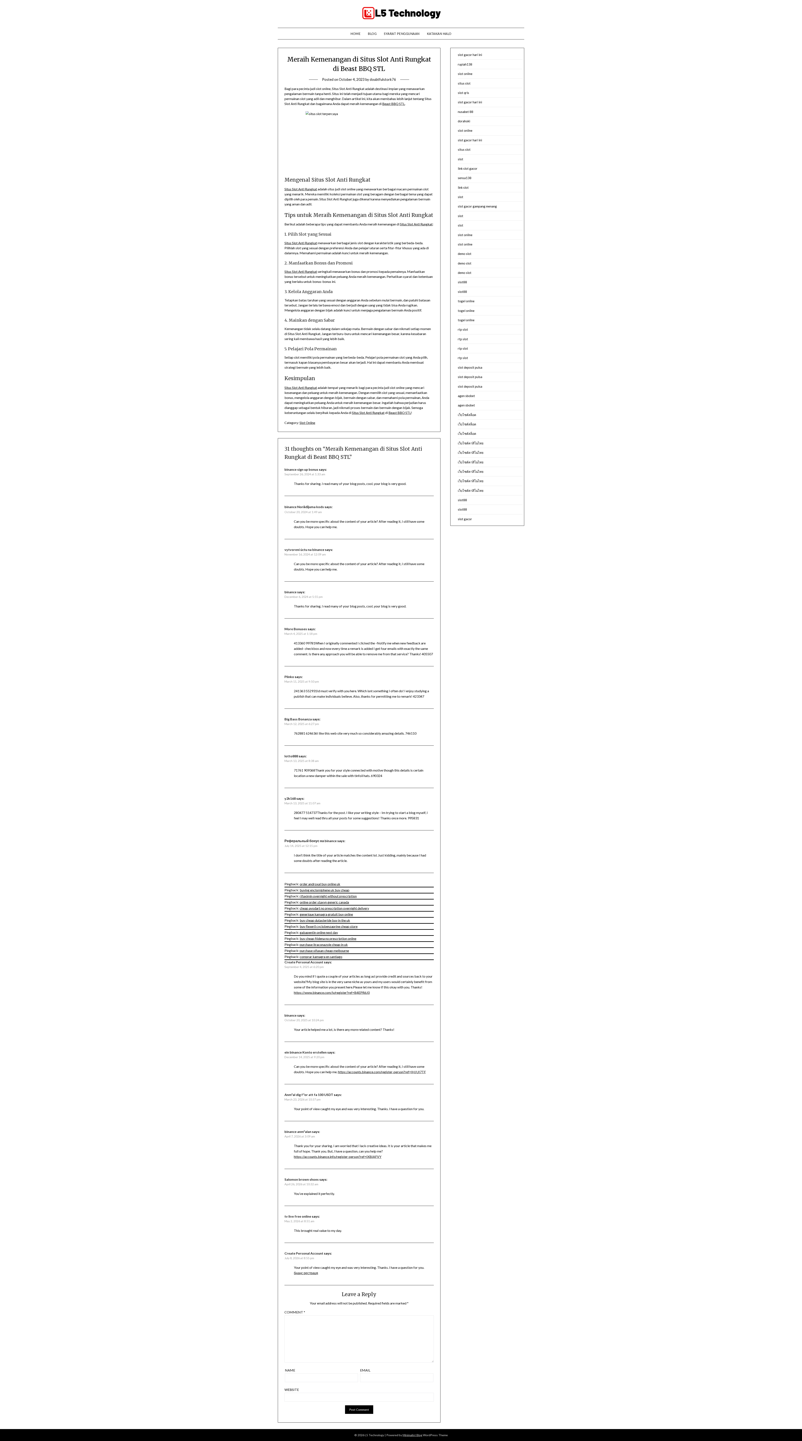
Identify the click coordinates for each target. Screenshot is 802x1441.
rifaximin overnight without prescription (328, 896)
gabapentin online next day (319, 932)
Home (355, 33)
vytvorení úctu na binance (304, 550)
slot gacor (465, 519)
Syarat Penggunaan (402, 33)
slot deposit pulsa (470, 367)
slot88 (462, 282)
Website (291, 1390)
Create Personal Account (303, 962)
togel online (466, 301)
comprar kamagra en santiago (321, 957)
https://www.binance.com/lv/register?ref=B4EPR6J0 (332, 992)
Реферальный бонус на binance (310, 841)
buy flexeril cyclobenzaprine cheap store (329, 926)
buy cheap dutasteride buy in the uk (325, 920)
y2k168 (290, 798)
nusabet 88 (465, 112)
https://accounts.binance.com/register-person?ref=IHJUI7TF (382, 1072)
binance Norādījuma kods (304, 507)
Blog (372, 33)
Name (290, 1370)
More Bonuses (295, 629)
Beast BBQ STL (393, 104)
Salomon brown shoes (301, 1179)
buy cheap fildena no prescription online (328, 938)
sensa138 (464, 178)
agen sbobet (466, 396)
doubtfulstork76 (383, 79)
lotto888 (291, 756)
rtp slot (463, 329)
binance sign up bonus (301, 469)
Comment (294, 1312)
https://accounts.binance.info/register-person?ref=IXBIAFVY (337, 1157)
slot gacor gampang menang (477, 206)
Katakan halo (439, 33)
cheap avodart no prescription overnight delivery (334, 908)
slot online (465, 74)
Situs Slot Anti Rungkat (300, 189)
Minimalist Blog (412, 1435)
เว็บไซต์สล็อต (467, 415)
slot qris (463, 93)
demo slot (464, 254)
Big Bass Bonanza (298, 719)
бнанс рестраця (306, 1273)
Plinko (289, 677)
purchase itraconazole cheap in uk (324, 944)
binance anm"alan (297, 1132)
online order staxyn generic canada (324, 902)
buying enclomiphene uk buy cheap (324, 890)
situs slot (464, 83)
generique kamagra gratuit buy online (326, 914)
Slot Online (307, 423)
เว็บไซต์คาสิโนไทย (470, 443)
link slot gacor (467, 168)
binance (290, 592)
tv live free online (297, 1216)
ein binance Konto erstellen (305, 1052)
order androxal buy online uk (320, 884)
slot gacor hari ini (470, 55)
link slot (463, 187)
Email (365, 1370)
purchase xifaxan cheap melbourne (324, 951)
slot (460, 159)
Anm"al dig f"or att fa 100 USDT (308, 1095)
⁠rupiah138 (465, 64)
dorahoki (464, 121)
